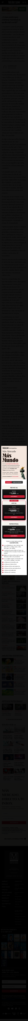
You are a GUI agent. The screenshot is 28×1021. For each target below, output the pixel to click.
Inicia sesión (15, 476)
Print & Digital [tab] (17, 482)
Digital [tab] (8, 482)
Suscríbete (14, 496)
